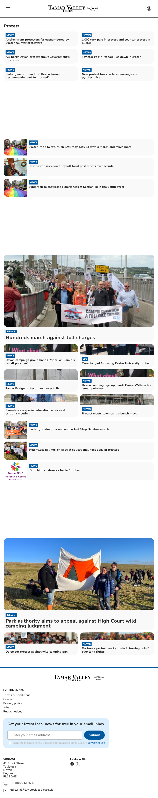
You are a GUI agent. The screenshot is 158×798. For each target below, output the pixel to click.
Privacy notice (96, 742)
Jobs (6, 707)
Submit (94, 735)
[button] (8, 9)
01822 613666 (24, 783)
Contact (8, 699)
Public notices (12, 711)
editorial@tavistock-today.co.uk (31, 790)
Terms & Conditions (16, 695)
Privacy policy (12, 703)
